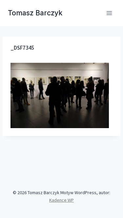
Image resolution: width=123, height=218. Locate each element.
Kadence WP (61, 200)
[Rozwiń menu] (109, 13)
